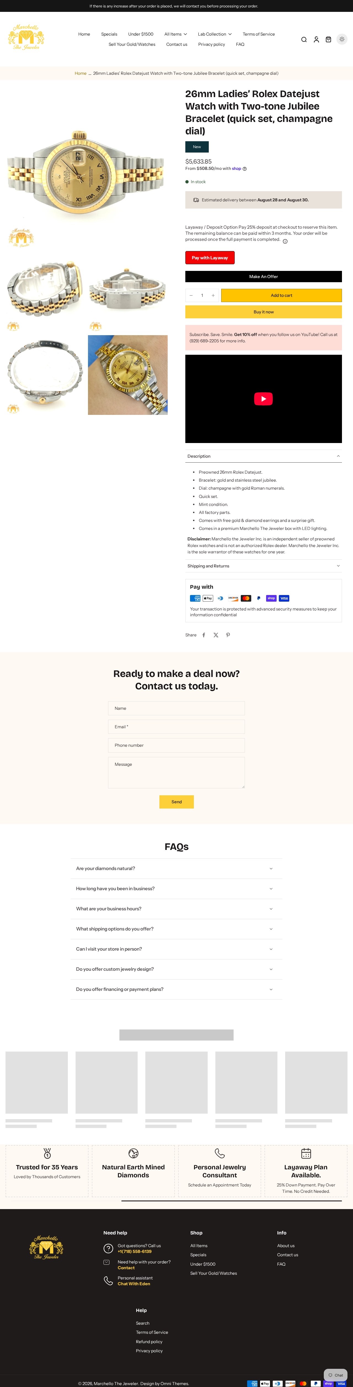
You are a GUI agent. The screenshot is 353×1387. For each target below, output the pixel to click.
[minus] (191, 295)
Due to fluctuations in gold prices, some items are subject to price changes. (173, 6)
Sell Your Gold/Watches (213, 1273)
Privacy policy (149, 1350)
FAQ (281, 1264)
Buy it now (264, 311)
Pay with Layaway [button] (210, 257)
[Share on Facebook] (204, 635)
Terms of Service (152, 1332)
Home (81, 73)
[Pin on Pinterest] (228, 635)
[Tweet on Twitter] (216, 635)
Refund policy (149, 1341)
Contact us (287, 1254)
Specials (198, 1254)
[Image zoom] (87, 169)
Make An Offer (263, 276)
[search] (304, 39)
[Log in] (316, 39)
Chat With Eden (134, 1283)
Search (142, 1323)
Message (123, 764)
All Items (198, 1245)
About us (286, 1245)
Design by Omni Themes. (164, 1383)
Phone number (129, 745)
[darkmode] (341, 39)
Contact (126, 1267)
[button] (281, 295)
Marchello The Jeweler (116, 1383)
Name (120, 708)
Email (121, 726)
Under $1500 (202, 1264)
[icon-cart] (328, 39)
